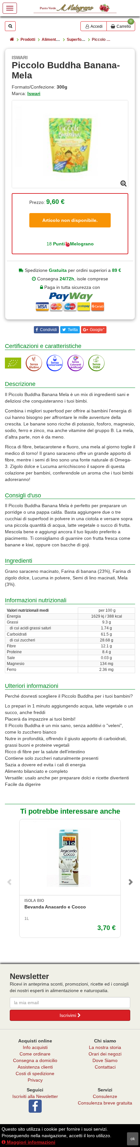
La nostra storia (105, 1047)
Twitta (72, 329)
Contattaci (105, 1067)
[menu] (10, 8)
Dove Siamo (105, 1060)
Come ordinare (35, 1053)
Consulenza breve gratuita (105, 1102)
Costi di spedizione (35, 1073)
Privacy (35, 1080)
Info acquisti (35, 1047)
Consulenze (105, 1096)
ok (133, 1139)
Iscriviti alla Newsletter (35, 1096)
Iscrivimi (68, 1015)
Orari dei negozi (105, 1053)
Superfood (76, 39)
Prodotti (28, 39)
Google (97, 329)
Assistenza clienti (35, 1067)
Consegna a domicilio (35, 1060)
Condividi (48, 329)
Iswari (33, 93)
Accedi (96, 26)
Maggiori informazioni (30, 1142)
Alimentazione (55, 39)
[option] (70, 144)
